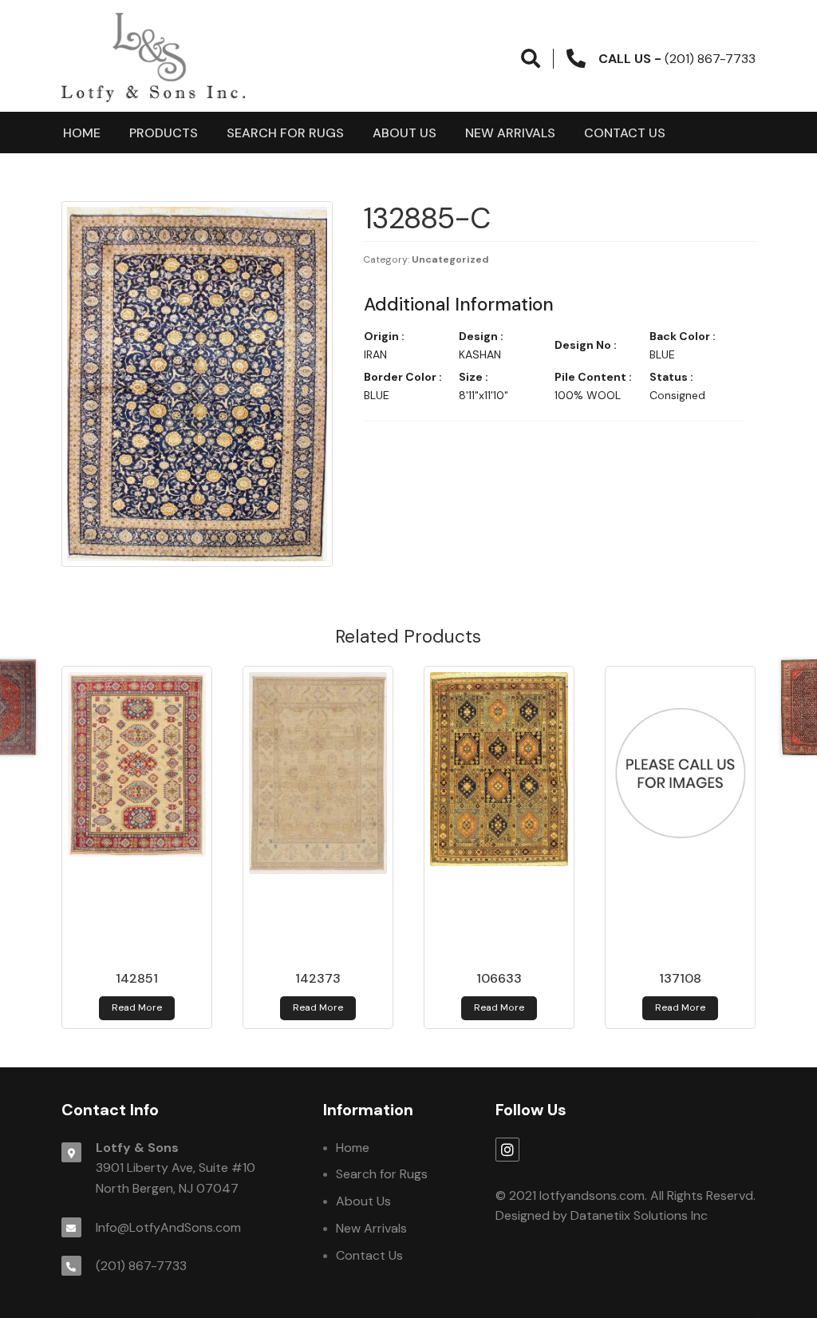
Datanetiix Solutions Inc (639, 1215)
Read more (137, 1007)
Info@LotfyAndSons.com (168, 1227)
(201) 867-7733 (141, 1265)
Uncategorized (450, 259)
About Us (404, 133)
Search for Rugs (285, 133)
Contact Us (624, 133)
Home (82, 133)
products (163, 133)
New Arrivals (510, 133)
